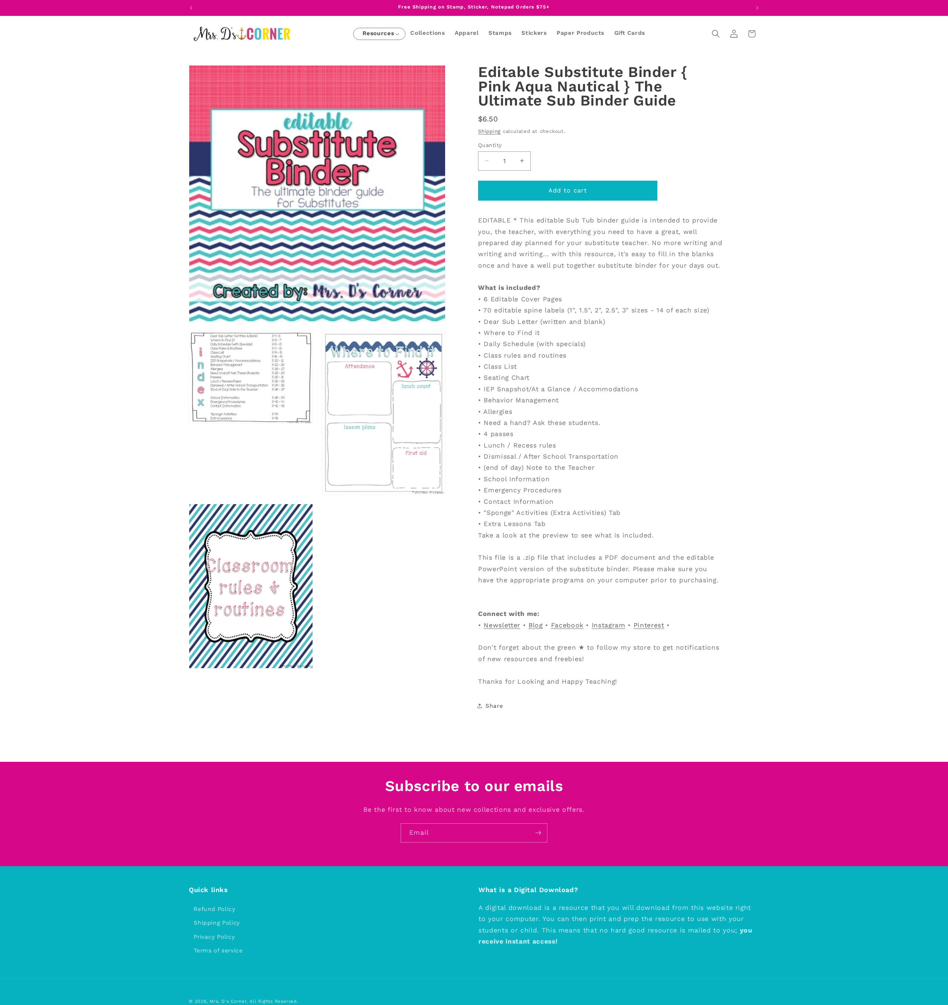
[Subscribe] (538, 832)
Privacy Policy (214, 937)
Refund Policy (215, 909)
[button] (378, 34)
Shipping (489, 131)
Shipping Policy (217, 922)
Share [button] (494, 706)
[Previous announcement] (191, 8)
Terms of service (218, 951)
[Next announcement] (757, 8)
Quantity (490, 145)
